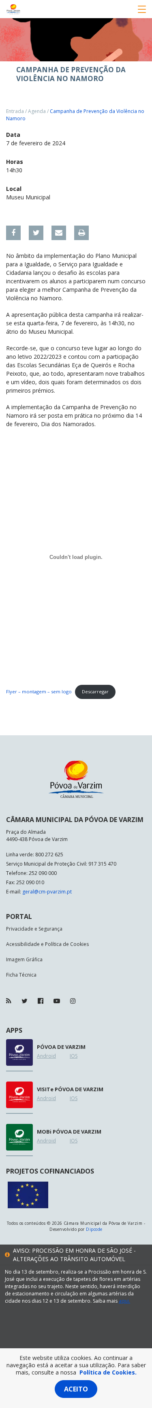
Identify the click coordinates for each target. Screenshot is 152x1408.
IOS (73, 1055)
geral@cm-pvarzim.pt (47, 891)
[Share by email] (58, 233)
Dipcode (94, 1229)
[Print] (81, 233)
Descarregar (95, 691)
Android (46, 1055)
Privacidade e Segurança (34, 928)
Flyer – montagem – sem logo (39, 691)
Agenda (37, 111)
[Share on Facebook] (13, 233)
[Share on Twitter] (36, 233)
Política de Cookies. (108, 1372)
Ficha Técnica (21, 974)
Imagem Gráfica (24, 959)
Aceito (76, 1389)
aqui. (124, 1300)
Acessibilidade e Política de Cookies (47, 944)
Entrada (15, 111)
